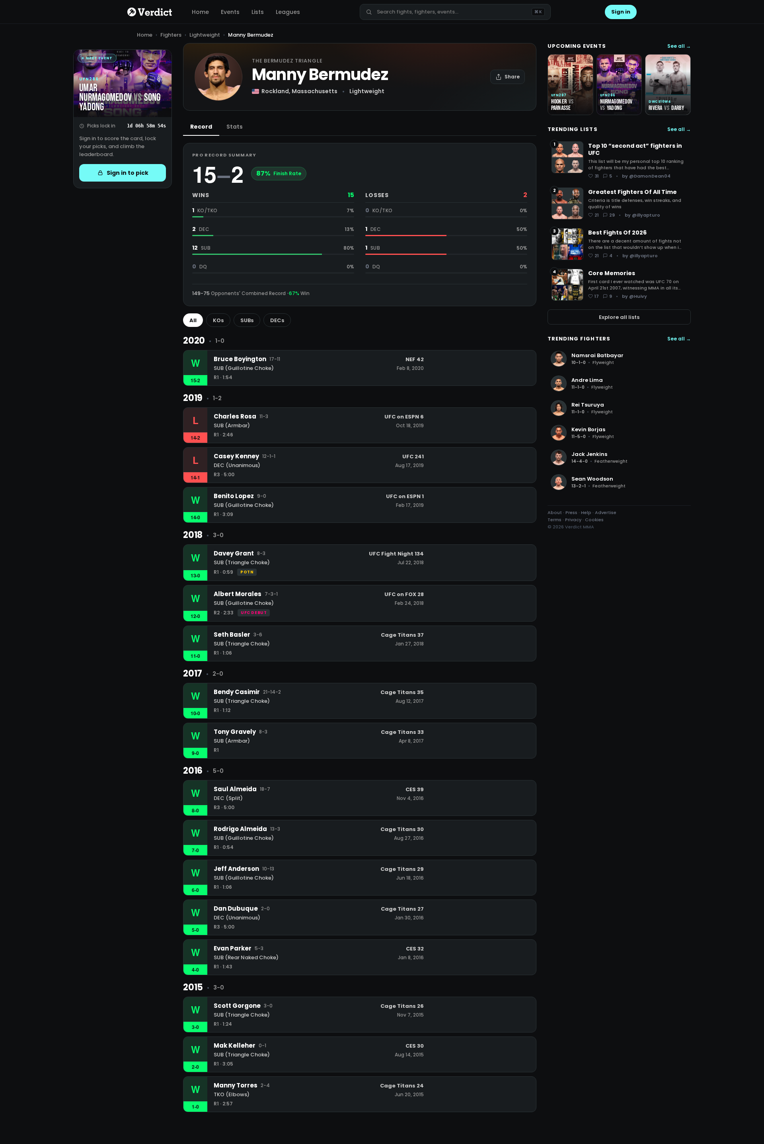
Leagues (288, 12)
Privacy (573, 519)
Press (571, 512)
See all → (679, 46)
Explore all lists (619, 317)
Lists (257, 12)
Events (230, 12)
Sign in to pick (127, 173)
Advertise (605, 512)
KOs (218, 320)
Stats (234, 127)
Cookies (594, 519)
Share (512, 76)
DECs (277, 320)
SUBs (246, 320)
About (555, 512)
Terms (554, 519)
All (193, 320)
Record (201, 127)
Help (586, 512)
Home (200, 12)
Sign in (620, 12)
